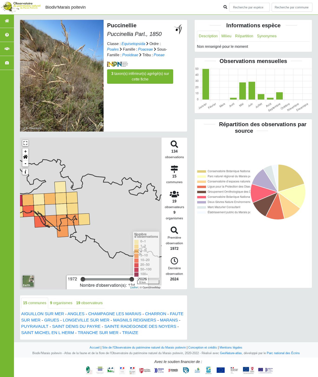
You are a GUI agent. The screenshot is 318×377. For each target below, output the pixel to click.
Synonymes (267, 36)
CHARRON (155, 313)
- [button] (25, 163)
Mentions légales (231, 347)
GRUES (51, 320)
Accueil (95, 347)
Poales (113, 49)
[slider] (83, 279)
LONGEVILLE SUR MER (86, 320)
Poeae (159, 55)
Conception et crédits (202, 347)
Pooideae (130, 55)
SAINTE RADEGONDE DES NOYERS (140, 326)
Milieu (226, 36)
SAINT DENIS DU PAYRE (76, 326)
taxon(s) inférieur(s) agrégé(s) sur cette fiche (140, 76)
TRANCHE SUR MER (98, 332)
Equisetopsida (133, 44)
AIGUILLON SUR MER (42, 313)
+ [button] (25, 151)
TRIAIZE (130, 332)
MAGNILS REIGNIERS (134, 320)
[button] (25, 157)
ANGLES (76, 313)
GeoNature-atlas (231, 353)
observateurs (89, 303)
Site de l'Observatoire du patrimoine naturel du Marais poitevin (144, 347)
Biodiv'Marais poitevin (65, 7)
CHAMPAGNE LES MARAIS (114, 313)
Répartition (244, 36)
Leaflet (134, 287)
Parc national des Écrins (283, 353)
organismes (61, 303)
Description (208, 36)
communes (34, 303)
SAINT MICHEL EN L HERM (47, 332)
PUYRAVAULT (34, 326)
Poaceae (145, 49)
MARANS (169, 320)
